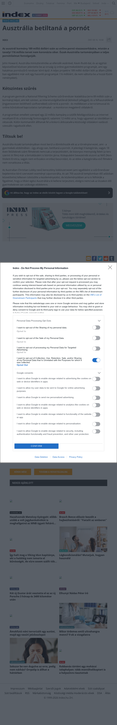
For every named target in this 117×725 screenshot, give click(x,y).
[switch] (96, 327)
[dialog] (58, 362)
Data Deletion (41, 457)
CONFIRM (36, 446)
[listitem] (58, 320)
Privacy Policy (75, 457)
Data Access (58, 457)
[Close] (111, 268)
